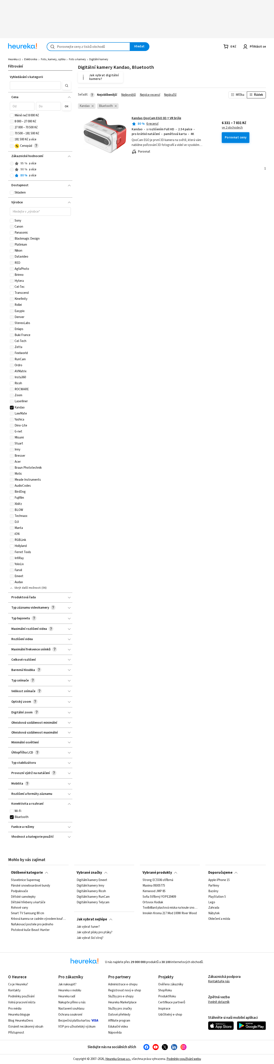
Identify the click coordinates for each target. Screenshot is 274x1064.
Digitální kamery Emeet (92, 880)
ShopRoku (165, 990)
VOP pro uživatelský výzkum (76, 1026)
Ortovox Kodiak (153, 902)
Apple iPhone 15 (219, 880)
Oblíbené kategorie (27, 872)
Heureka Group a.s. (117, 1059)
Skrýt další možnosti (27, 588)
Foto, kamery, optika (53, 59)
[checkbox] (12, 115)
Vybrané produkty (157, 872)
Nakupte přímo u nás (72, 1002)
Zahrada (213, 908)
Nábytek (214, 913)
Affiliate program (119, 1020)
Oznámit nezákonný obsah (25, 1026)
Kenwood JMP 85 (154, 891)
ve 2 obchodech (232, 128)
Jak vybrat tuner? (88, 927)
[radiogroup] (40, 169)
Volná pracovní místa (21, 1002)
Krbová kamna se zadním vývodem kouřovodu (38, 919)
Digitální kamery (98, 59)
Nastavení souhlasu (71, 1008)
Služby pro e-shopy (121, 996)
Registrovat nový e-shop (124, 990)
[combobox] (88, 46)
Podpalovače (19, 891)
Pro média (14, 1008)
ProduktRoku (167, 996)
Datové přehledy (119, 1014)
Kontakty (14, 990)
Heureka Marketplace (122, 1002)
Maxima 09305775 (154, 886)
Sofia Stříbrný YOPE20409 (159, 897)
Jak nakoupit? (67, 984)
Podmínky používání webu (184, 1059)
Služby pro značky (120, 1008)
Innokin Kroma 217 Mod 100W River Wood (170, 913)
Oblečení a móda (219, 919)
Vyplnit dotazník (218, 1002)
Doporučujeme (220, 872)
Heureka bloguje (19, 1014)
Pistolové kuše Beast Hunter (30, 930)
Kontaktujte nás (219, 981)
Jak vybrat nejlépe (92, 919)
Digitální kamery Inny (90, 886)
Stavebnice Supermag (25, 880)
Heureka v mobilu (69, 990)
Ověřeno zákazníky (170, 984)
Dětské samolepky (23, 897)
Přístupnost (16, 1032)
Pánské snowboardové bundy (30, 886)
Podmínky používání (21, 996)
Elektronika (30, 59)
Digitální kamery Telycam (93, 902)
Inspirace (164, 1008)
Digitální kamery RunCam (93, 897)
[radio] (12, 163)
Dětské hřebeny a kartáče (28, 902)
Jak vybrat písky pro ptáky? (94, 932)
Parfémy (213, 886)
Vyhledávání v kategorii (26, 77)
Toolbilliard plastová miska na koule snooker (170, 908)
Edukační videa (118, 1026)
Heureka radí (66, 996)
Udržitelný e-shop (170, 1014)
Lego (211, 902)
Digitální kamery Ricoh (91, 891)
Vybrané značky (89, 872)
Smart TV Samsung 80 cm (27, 913)
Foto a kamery (77, 59)
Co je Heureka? (18, 984)
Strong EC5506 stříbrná (158, 880)
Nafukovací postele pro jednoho (32, 924)
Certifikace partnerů (171, 1002)
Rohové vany (19, 908)
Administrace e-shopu (122, 984)
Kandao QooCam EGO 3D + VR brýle (156, 118)
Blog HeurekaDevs (20, 1020)
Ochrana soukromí (70, 1014)
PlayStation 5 (217, 897)
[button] (35, 85)
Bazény (213, 891)
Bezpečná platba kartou (74, 1020)
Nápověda (115, 1032)
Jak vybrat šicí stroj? (90, 938)
